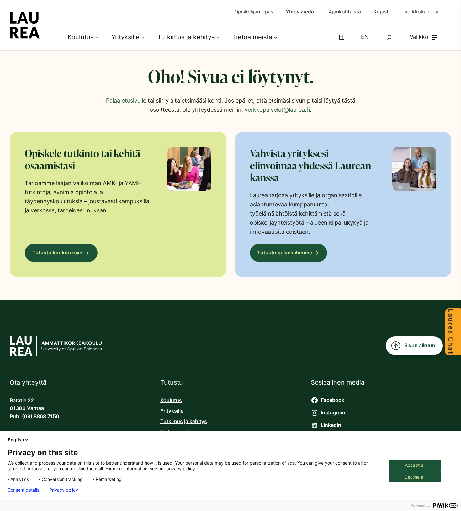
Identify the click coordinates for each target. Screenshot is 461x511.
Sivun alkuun (419, 346)
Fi (341, 37)
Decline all (415, 477)
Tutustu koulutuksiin (57, 253)
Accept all (415, 465)
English (16, 439)
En (365, 37)
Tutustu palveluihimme (284, 253)
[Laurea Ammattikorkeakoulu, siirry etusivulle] (25, 25)
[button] (424, 37)
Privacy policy (63, 489)
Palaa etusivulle (126, 100)
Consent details (23, 489)
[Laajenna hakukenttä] (389, 37)
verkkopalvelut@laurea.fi (277, 109)
